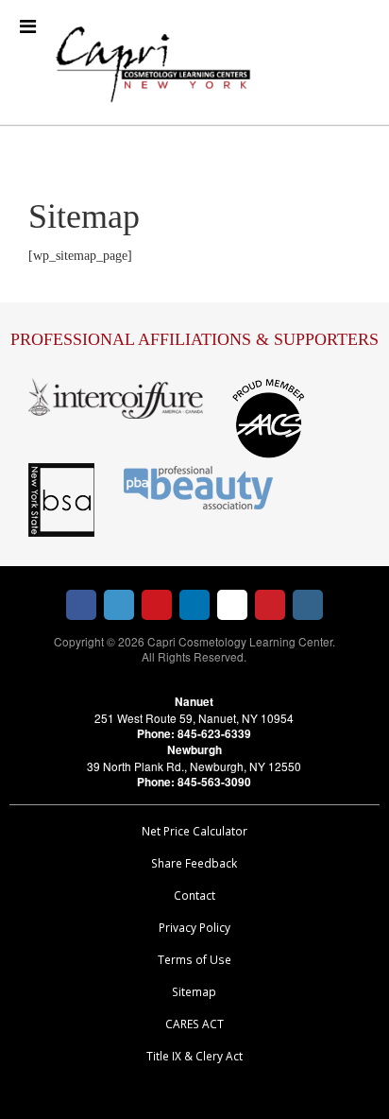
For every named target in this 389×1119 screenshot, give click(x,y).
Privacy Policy (194, 927)
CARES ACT (194, 1023)
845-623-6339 (214, 734)
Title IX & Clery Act (194, 1055)
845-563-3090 (214, 782)
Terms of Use (194, 959)
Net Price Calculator (194, 830)
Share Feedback (194, 862)
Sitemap (194, 991)
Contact (194, 895)
